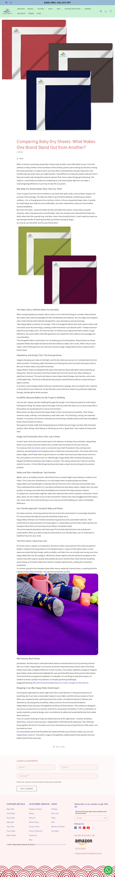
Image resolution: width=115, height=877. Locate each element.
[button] (31, 9)
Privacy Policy (40, 844)
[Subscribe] (105, 817)
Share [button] (21, 158)
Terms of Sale (61, 844)
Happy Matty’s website (26, 735)
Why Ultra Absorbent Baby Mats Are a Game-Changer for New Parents (60, 683)
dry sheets (36, 448)
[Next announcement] (77, 2)
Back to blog (60, 747)
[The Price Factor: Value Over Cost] (57, 614)
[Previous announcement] (37, 2)
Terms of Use (51, 844)
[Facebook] (75, 828)
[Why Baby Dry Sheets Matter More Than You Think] (57, 265)
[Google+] (80, 828)
